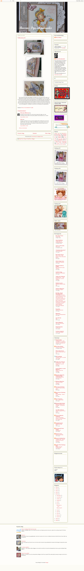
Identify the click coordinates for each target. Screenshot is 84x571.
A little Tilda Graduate (59, 332)
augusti (58, 500)
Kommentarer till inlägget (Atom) (37, 136)
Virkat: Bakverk (56, 144)
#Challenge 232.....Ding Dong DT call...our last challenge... (60, 278)
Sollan (21, 119)
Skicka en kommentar (23, 128)
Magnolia (60, 139)
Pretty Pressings (59, 326)
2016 (57, 487)
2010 (57, 493)
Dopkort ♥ (23, 535)
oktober (58, 498)
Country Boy (58, 236)
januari (58, 516)
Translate (63, 47)
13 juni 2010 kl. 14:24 (24, 125)
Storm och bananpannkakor (60, 314)
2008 (57, 520)
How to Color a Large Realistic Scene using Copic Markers (61, 256)
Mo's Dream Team (59, 235)
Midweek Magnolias (60, 381)
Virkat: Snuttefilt (62, 144)
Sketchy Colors (59, 433)
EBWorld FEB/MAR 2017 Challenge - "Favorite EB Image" (60, 405)
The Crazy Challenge (61, 142)
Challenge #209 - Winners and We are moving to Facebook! (60, 440)
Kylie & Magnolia (59, 322)
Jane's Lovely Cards (60, 245)
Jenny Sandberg (59, 240)
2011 (57, 492)
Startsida (35, 133)
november (59, 497)
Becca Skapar (58, 37)
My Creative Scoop (60, 254)
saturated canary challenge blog (59, 423)
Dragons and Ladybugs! (60, 262)
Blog (56, 318)
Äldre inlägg (47, 133)
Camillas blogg (59, 272)
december (59, 495)
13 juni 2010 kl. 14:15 (24, 117)
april (58, 511)
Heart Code (58, 246)
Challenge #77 (58, 430)
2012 (57, 490)
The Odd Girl (58, 317)
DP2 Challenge (59, 356)
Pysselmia (58, 309)
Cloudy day (24, 541)
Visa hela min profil (58, 74)
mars (58, 513)
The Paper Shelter (59, 346)
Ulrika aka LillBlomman (24, 112)
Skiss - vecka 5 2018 (59, 399)
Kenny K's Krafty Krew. (60, 438)
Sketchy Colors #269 (59, 434)
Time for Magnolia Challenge (59, 416)
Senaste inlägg (21, 133)
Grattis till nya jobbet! (25, 553)
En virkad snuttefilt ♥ (25, 547)
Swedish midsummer (59, 310)
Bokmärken (58, 134)
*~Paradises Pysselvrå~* (61, 250)
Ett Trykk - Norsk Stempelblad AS (59, 293)
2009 (57, 518)
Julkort (59, 135)
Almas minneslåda (59, 251)
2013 (57, 488)
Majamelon (58, 313)
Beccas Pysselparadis (60, 58)
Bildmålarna (64, 133)
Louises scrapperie (60, 331)
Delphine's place (59, 283)
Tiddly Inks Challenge (60, 276)
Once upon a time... (59, 506)
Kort (59, 137)
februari (58, 515)
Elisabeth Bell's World (60, 403)
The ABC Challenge (60, 409)
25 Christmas (58, 327)
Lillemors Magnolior (60, 288)
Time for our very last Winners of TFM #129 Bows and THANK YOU (61, 418)
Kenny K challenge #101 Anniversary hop (29, 529)
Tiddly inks (59, 143)
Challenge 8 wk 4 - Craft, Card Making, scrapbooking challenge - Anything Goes (60, 342)
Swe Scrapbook (59, 398)
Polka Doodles (59, 339)
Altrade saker (57, 133)
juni (57, 503)
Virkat (64, 143)
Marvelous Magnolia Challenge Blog (60, 375)
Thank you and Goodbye (60, 347)
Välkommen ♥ (59, 507)
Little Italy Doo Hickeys (60, 323)
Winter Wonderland (60, 350)
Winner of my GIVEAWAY (60, 273)
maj (57, 510)
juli (57, 502)
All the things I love (60, 261)
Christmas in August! (59, 289)
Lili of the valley (62, 138)
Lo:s (55, 139)
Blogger (47, 562)
